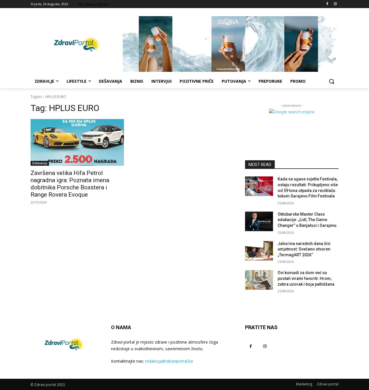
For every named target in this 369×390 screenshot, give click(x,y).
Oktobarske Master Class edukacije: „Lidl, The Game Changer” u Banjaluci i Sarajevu (307, 220)
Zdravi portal (327, 384)
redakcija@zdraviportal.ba (169, 361)
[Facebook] (327, 4)
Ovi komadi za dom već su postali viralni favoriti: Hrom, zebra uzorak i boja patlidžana (306, 278)
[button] (331, 81)
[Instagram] (335, 4)
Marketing (304, 384)
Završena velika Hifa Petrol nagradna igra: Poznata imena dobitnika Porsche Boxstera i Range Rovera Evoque (70, 183)
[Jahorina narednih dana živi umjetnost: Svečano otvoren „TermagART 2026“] (259, 251)
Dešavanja (39, 163)
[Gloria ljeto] (230, 44)
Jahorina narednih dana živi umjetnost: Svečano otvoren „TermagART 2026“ (304, 249)
